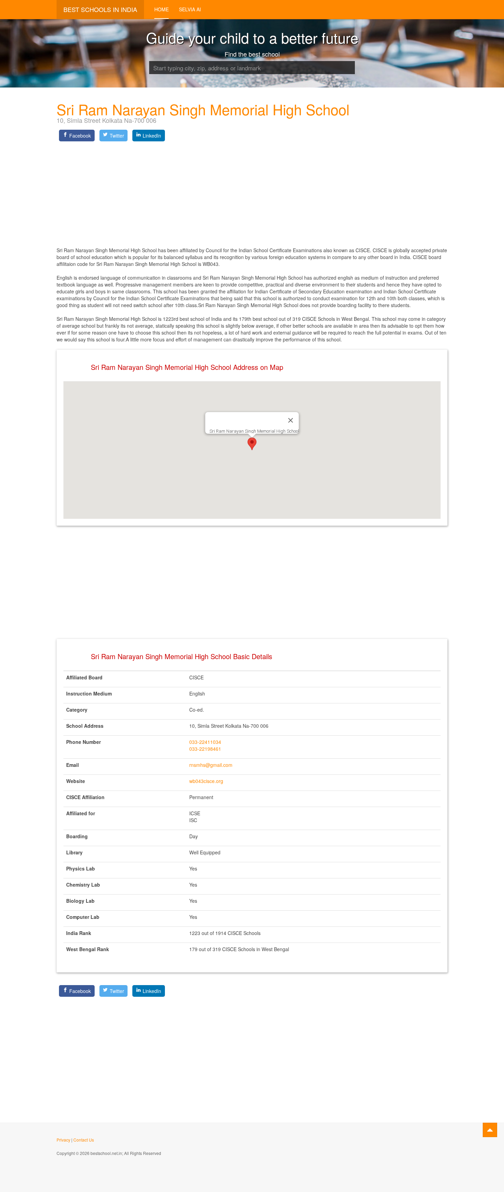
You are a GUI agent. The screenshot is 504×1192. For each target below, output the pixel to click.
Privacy (63, 1140)
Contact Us (83, 1140)
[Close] (291, 420)
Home (161, 9)
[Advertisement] (252, 192)
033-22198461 (205, 748)
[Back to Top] (490, 1130)
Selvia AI (190, 9)
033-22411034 (205, 741)
